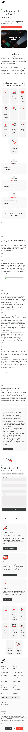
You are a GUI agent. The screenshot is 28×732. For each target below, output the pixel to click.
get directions (4, 677)
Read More (8, 449)
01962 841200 (16, 668)
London (3, 473)
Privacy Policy (3, 702)
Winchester (9, 473)
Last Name (4, 483)
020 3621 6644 (4, 668)
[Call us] (19, 728)
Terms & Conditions (4, 704)
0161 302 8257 (16, 684)
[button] (8, 728)
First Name (4, 477)
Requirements (5, 494)
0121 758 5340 (4, 684)
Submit (14, 509)
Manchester (21, 473)
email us (3, 670)
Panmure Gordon (7, 413)
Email (3, 489)
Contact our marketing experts (12, 26)
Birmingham (14, 473)
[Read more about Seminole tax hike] (4, 3)
